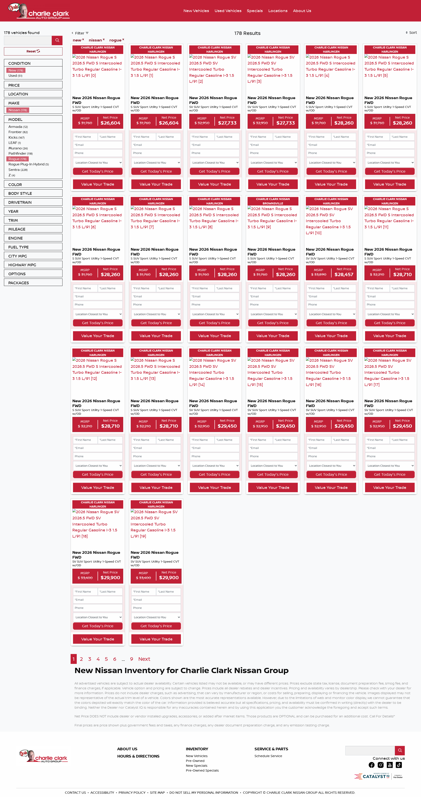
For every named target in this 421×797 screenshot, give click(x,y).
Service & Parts (271, 749)
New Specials (196, 765)
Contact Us (76, 792)
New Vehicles (197, 756)
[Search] (57, 40)
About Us (127, 749)
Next (144, 659)
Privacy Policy (132, 792)
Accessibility (103, 792)
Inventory (197, 749)
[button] (196, 11)
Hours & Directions (138, 756)
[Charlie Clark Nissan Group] (39, 10)
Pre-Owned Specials (202, 770)
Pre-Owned (195, 760)
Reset (32, 51)
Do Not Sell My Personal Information (204, 792)
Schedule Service (268, 756)
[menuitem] (34, 70)
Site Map (158, 792)
